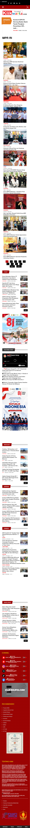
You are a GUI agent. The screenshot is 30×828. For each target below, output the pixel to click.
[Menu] (3, 7)
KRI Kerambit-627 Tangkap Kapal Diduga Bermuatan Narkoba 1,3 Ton (11, 534)
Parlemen (6, 102)
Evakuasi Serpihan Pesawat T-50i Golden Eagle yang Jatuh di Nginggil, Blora (13, 377)
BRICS (4, 724)
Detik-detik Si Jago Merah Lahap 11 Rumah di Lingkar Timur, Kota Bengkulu (15, 374)
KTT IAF (5, 731)
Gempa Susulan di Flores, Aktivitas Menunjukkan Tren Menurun (9, 457)
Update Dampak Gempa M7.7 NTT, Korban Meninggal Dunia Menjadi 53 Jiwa (10, 477)
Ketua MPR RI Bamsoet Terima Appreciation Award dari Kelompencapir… (14, 235)
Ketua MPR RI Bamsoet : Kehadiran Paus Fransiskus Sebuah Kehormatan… (14, 192)
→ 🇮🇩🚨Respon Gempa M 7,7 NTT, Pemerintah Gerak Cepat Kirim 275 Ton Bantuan (14, 369)
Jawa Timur (5, 546)
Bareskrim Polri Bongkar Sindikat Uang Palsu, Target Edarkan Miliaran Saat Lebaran (11, 569)
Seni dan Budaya (7, 720)
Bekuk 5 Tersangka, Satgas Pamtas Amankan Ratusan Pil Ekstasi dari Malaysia (14, 383)
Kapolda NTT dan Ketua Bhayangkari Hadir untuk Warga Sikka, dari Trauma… (10, 284)
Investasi (5, 718)
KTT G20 (5, 729)
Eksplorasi (5, 611)
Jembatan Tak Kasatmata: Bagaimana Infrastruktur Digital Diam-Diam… (10, 635)
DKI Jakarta (6, 145)
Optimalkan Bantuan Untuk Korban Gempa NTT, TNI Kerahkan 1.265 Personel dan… (10, 464)
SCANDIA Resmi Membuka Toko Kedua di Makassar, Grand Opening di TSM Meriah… (10, 291)
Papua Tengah (6, 565)
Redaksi (5, 801)
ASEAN (4, 722)
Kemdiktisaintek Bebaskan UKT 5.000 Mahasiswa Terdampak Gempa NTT (20, 24)
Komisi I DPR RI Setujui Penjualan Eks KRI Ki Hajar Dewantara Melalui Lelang (11, 512)
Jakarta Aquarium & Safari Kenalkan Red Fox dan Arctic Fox (11, 621)
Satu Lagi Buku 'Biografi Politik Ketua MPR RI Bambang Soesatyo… (14, 213)
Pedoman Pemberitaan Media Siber (11, 803)
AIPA (4, 727)
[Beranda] (15, 12)
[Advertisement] (15, 438)
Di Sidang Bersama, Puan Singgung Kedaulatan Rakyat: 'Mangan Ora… (12, 105)
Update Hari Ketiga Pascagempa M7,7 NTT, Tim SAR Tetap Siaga (10, 470)
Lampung (5, 123)
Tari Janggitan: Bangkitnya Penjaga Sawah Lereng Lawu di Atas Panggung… (10, 615)
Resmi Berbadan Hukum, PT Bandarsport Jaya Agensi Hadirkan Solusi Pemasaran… (10, 278)
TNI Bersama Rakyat (7, 716)
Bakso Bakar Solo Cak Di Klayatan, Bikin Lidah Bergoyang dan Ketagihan (11, 608)
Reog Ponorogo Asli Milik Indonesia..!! (14, 379)
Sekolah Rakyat (6, 712)
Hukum (4, 554)
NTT (3, 460)
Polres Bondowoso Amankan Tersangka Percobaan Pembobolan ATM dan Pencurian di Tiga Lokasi (10, 543)
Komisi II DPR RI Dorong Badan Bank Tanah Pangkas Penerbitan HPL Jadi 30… (10, 499)
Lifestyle (4, 294)
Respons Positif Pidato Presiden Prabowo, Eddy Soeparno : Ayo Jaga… (14, 84)
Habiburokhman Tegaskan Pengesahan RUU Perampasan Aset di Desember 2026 (10, 298)
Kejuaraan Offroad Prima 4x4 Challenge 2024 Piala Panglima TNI (13, 149)
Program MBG (6, 708)
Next (25, 310)
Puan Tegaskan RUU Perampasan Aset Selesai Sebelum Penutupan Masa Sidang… (11, 519)
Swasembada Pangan (8, 714)
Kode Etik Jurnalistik (7, 805)
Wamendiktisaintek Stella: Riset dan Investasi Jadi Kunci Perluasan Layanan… (10, 305)
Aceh (4, 167)
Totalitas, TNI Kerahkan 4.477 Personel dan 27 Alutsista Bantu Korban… (10, 450)
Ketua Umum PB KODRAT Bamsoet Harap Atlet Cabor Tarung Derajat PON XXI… (14, 170)
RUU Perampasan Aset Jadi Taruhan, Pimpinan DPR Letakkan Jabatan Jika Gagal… (11, 506)
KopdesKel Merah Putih (8, 710)
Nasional (15, 30)
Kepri (3, 537)
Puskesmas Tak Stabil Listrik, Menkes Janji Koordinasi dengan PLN (14, 127)
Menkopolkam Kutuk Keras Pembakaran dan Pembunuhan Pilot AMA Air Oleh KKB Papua (10, 551)
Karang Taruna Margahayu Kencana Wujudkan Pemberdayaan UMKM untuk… (10, 628)
